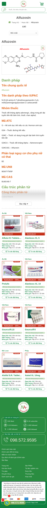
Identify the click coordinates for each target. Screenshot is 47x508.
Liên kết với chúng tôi (12, 417)
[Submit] (4, 9)
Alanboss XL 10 (33, 284)
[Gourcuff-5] (35, 317)
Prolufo (5, 284)
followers (12, 425)
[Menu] (4, 4)
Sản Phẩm (28, 466)
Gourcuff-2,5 (8, 329)
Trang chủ (15, 22)
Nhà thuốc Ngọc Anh (31, 502)
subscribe (32, 421)
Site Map (5, 460)
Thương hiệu (29, 474)
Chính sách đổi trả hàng (10, 452)
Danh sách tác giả (8, 476)
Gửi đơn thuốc (7, 468)
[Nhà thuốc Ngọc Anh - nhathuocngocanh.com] (23, 3)
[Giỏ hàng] (42, 4)
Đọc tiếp (22, 204)
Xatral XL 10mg (32, 375)
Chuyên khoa (6, 474)
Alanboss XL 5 (32, 238)
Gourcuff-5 (30, 329)
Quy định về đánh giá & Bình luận (13, 457)
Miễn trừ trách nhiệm (9, 455)
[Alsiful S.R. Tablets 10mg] (12, 363)
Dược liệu (28, 471)
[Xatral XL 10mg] (35, 363)
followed (32, 425)
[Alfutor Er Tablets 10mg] (12, 225)
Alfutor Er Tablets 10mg (10, 238)
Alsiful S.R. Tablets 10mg (11, 375)
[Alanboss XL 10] (35, 271)
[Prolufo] (12, 271)
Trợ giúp (4, 471)
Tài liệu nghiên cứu (31, 468)
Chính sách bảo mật (9, 449)
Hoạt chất (25, 22)
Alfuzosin (5, 90)
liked (11, 421)
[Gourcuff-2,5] (12, 317)
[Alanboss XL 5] (35, 225)
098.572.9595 (23, 440)
